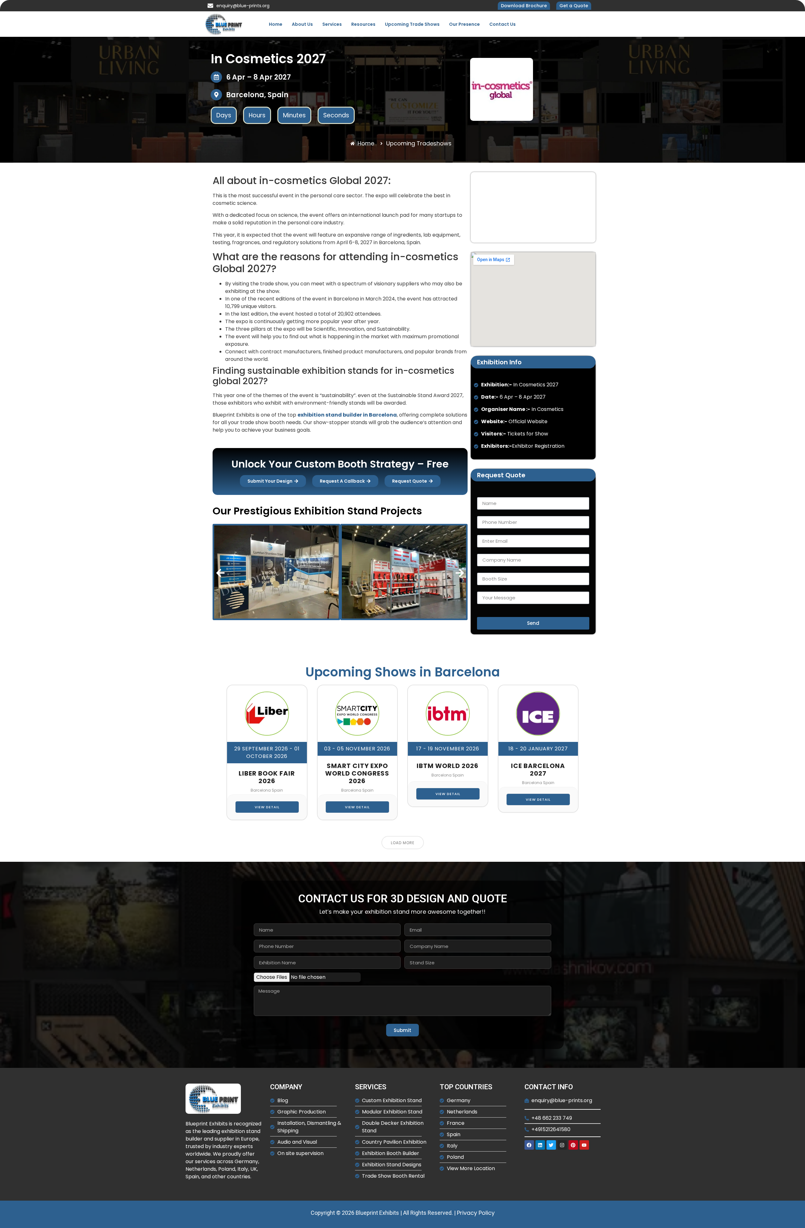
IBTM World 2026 (448, 765)
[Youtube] (584, 1145)
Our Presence (464, 24)
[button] (220, 573)
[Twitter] (551, 1145)
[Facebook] (529, 1145)
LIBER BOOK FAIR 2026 (267, 777)
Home (275, 24)
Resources (363, 24)
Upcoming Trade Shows (412, 24)
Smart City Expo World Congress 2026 (357, 773)
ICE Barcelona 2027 (538, 769)
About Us (302, 24)
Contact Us (502, 24)
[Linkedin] (540, 1145)
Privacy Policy (476, 1213)
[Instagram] (562, 1145)
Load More (402, 842)
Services (332, 24)
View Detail (267, 807)
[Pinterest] (573, 1145)
